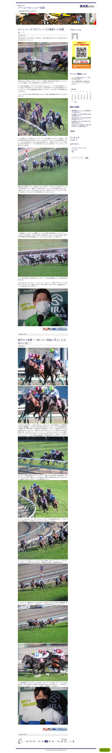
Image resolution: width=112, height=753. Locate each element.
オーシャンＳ (46, 86)
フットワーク (40, 190)
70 (58, 741)
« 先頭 (19, 740)
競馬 (25, 334)
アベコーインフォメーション (79, 147)
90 (65, 741)
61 (53, 741)
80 (62, 741)
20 (30, 741)
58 (43, 741)
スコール (24, 435)
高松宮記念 (26, 86)
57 (39, 741)
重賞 (61, 602)
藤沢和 (33, 89)
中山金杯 (61, 426)
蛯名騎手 (41, 435)
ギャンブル (74, 149)
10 (27, 741)
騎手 (27, 475)
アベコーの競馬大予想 (77, 77)
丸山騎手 (52, 278)
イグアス (44, 428)
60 (49, 741)
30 (34, 741)
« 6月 (75, 102)
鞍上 (48, 278)
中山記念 (26, 426)
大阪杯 (41, 686)
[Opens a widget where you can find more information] (104, 750)
